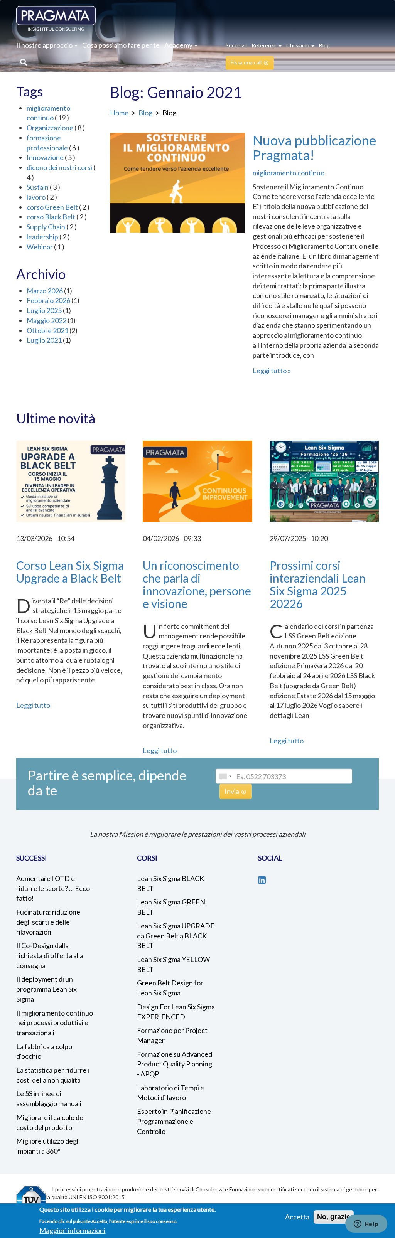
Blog (145, 112)
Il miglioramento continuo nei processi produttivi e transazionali (54, 1023)
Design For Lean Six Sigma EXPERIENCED (176, 1011)
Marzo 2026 (45, 290)
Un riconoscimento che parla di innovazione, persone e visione (197, 584)
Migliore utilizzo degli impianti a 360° (48, 1146)
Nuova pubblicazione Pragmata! (314, 147)
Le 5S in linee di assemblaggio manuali (48, 1098)
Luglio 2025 (44, 310)
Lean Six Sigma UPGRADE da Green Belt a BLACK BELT (175, 935)
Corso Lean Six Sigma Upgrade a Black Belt (70, 571)
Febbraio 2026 (48, 300)
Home (119, 112)
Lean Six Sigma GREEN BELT (171, 907)
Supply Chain (46, 226)
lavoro (36, 197)
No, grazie (333, 1217)
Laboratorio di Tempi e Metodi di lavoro (170, 1092)
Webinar (40, 247)
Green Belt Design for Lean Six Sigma (170, 988)
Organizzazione (50, 127)
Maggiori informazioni (72, 1230)
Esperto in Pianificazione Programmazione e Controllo (174, 1121)
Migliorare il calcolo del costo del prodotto (50, 1122)
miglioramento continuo (288, 172)
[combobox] (225, 776)
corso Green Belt (52, 207)
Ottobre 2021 (47, 330)
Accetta (297, 1217)
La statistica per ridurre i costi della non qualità (52, 1075)
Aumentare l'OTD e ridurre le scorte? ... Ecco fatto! (53, 888)
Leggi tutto (270, 370)
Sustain (38, 187)
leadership (42, 236)
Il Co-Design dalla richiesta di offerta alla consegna (49, 955)
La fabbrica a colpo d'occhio (44, 1051)
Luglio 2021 (44, 340)
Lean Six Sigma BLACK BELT (170, 883)
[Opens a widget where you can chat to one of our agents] (366, 1224)
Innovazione (45, 157)
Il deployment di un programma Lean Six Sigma (46, 989)
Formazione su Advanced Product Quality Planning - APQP (174, 1064)
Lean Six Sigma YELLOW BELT (173, 964)
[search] (21, 63)
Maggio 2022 (46, 320)
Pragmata (56, 18)
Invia (232, 791)
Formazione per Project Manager (172, 1035)
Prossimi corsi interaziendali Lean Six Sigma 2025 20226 (318, 584)
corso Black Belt (51, 216)
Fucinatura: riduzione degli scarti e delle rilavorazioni (48, 922)
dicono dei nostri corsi (59, 167)
